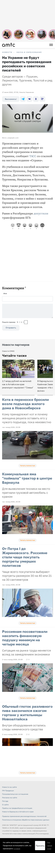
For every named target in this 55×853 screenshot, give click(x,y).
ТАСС (32, 156)
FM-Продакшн (8, 790)
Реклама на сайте (9, 798)
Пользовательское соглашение (15, 794)
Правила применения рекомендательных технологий (24, 816)
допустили (41, 213)
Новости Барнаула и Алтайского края (18, 812)
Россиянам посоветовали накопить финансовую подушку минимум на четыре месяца (24, 637)
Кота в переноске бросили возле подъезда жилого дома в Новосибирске (25, 403)
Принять (40, 845)
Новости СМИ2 (8, 351)
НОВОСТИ (7, 52)
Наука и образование (29, 52)
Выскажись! (10, 99)
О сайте (5, 805)
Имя (5, 293)
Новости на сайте (9, 787)
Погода (5, 801)
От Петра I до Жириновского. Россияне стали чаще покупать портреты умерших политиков (24, 557)
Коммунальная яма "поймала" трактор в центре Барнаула (27, 478)
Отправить (11, 327)
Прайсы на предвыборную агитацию (17, 808)
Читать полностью (27, 466)
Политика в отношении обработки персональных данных (25, 820)
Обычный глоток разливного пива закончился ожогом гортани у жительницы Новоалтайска (27, 712)
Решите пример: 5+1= (13, 322)
